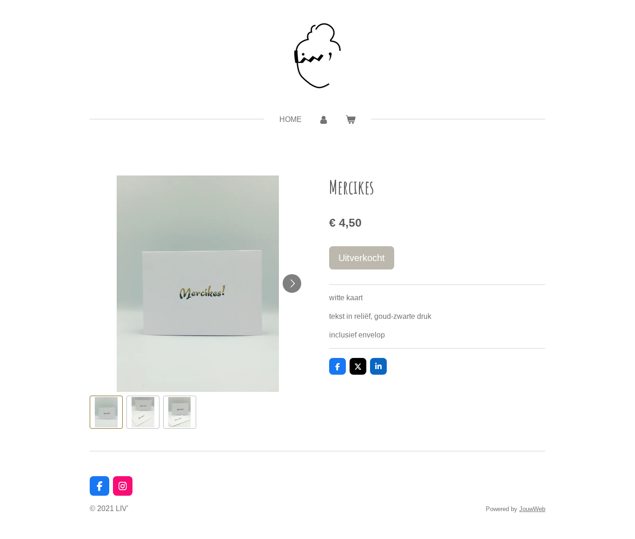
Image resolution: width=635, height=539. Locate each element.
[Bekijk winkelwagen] (350, 120)
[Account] (323, 120)
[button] (106, 412)
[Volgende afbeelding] (292, 283)
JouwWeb (532, 508)
